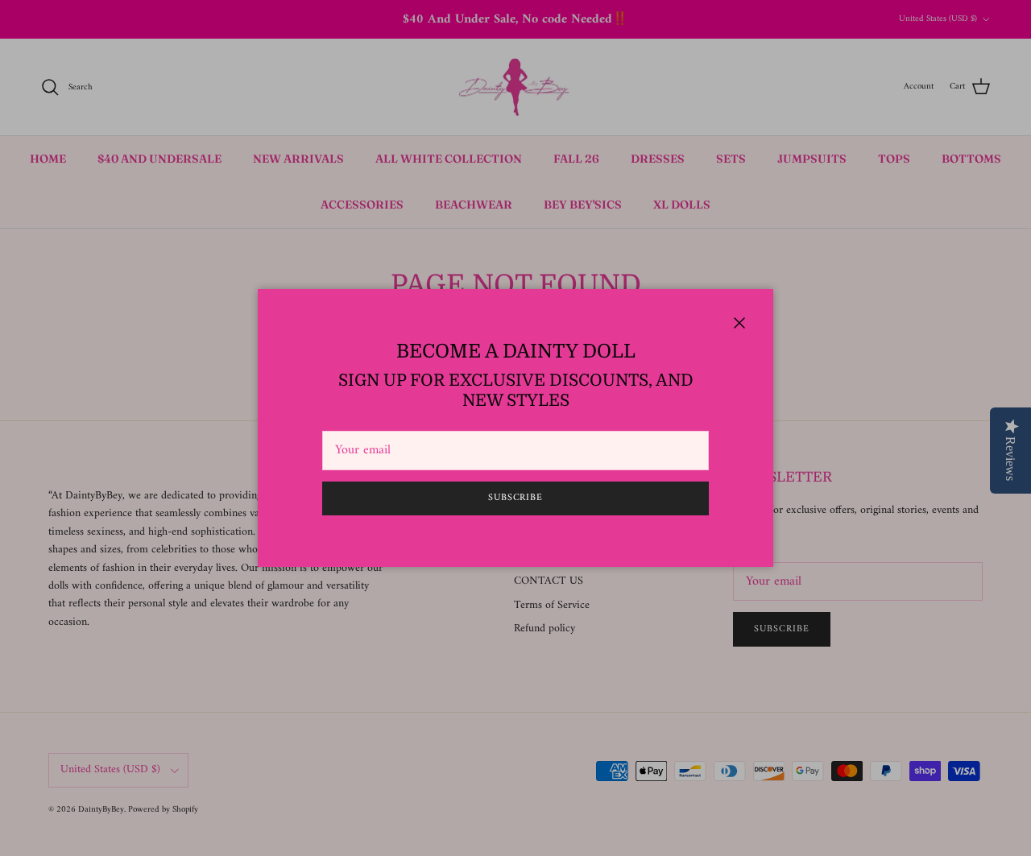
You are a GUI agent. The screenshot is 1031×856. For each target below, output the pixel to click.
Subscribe (516, 498)
